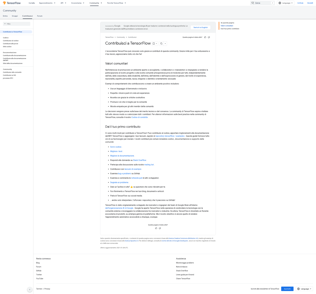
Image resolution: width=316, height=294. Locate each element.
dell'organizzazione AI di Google (119, 208)
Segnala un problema (119, 182)
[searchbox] (16, 24)
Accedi (310, 3)
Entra (5, 16)
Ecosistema (76, 3)
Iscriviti (287, 289)
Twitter (39, 275)
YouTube (39, 279)
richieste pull (136, 178)
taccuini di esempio (133, 169)
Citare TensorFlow (183, 279)
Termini (39, 289)
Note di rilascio (181, 267)
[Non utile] (209, 37)
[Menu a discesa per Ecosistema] (84, 3)
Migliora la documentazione (122, 156)
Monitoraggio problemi (185, 263)
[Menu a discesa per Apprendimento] (55, 3)
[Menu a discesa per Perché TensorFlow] (126, 3)
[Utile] (205, 37)
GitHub (300, 3)
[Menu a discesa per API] (66, 3)
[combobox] (262, 3)
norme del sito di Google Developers (175, 241)
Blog (38, 263)
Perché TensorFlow (115, 3)
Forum (39, 16)
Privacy (47, 289)
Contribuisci (27, 16)
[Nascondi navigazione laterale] (29, 289)
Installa (32, 3)
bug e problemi (124, 173)
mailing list (149, 164)
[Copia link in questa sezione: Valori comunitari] (130, 63)
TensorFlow (109, 37)
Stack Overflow (139, 160)
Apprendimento (45, 3)
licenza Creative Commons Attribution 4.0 (183, 238)
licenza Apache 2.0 (131, 241)
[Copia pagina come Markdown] (161, 43)
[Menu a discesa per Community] (102, 3)
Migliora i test (116, 151)
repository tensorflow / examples (170, 136)
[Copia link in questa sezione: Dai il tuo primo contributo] (142, 126)
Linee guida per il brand (185, 275)
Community (94, 3)
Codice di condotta (139, 117)
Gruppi (15, 16)
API (62, 3)
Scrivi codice (115, 147)
